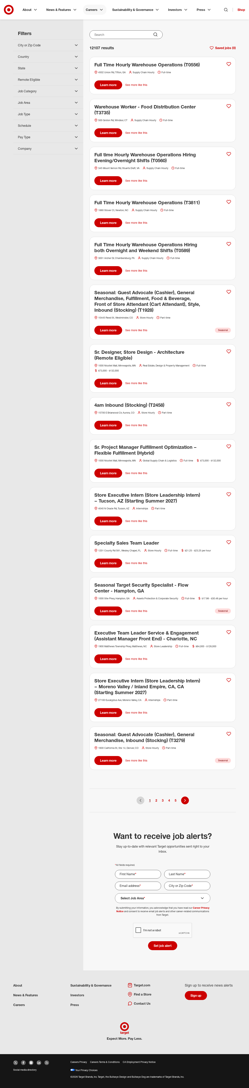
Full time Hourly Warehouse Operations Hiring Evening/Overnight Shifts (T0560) (145, 157)
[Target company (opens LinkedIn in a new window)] (39, 1062)
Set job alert (163, 946)
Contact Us (142, 1003)
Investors (175, 10)
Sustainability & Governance (132, 10)
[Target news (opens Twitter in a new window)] (15, 1062)
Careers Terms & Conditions (105, 1062)
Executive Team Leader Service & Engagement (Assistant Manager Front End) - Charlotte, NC (146, 636)
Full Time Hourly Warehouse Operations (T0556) (147, 65)
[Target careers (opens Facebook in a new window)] (23, 1062)
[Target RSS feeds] (46, 1062)
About (27, 10)
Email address (130, 886)
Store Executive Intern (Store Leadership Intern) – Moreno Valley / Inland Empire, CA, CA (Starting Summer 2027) (147, 686)
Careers (91, 10)
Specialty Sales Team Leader (126, 543)
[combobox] (126, 34)
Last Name (177, 874)
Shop (241, 10)
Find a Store (142, 994)
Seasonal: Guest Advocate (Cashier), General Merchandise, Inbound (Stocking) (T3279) (144, 737)
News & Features (58, 10)
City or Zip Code (181, 886)
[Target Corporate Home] (9, 10)
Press (201, 10)
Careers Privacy (78, 1062)
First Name (128, 874)
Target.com (142, 985)
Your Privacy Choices (86, 1070)
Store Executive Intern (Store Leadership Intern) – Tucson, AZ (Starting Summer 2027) (147, 498)
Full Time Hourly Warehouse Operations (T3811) (147, 202)
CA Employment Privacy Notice (139, 1062)
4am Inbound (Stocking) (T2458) (129, 405)
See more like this (136, 84)
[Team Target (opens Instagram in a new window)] (31, 1062)
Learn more (108, 85)
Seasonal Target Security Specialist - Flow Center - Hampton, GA (141, 588)
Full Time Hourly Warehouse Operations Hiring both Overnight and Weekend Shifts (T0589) (145, 247)
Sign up (195, 995)
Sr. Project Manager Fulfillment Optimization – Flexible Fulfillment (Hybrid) (145, 450)
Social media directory (25, 1069)
